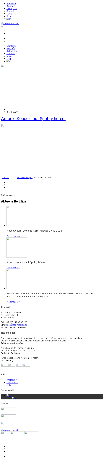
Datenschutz (12, 382)
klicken (5, 177)
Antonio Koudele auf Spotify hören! (33, 118)
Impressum (11, 380)
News (9, 13)
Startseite (11, 3)
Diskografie (11, 8)
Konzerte (10, 11)
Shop (9, 16)
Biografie (10, 6)
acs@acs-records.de (17, 325)
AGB (8, 385)
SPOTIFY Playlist (24, 177)
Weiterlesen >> (13, 236)
